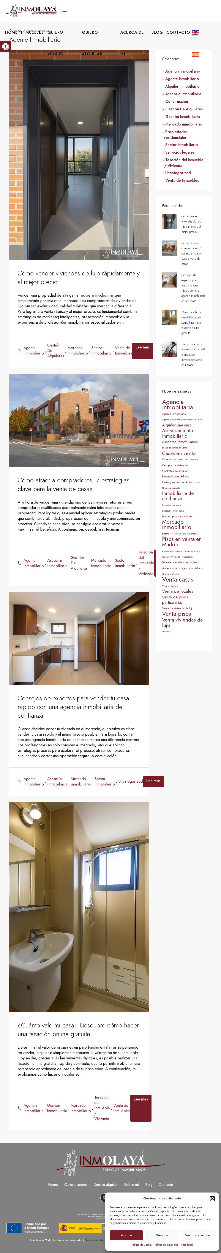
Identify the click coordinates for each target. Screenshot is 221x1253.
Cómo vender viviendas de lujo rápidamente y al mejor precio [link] (79, 277)
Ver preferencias (197, 1235)
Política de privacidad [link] (166, 1245)
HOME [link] (11, 32)
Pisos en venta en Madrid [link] (182, 541)
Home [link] (53, 1184)
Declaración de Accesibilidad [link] (103, 1240)
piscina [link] (165, 533)
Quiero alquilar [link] (106, 1184)
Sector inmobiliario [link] (101, 350)
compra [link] (194, 459)
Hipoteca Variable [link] (171, 488)
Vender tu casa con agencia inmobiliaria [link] (182, 568)
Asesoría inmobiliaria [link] (57, 563)
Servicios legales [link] (179, 152)
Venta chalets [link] (170, 586)
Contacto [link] (166, 1184)
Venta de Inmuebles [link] (123, 350)
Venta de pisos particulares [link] (175, 599)
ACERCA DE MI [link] (132, 43)
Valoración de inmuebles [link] (179, 562)
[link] (5, 46)
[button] (212, 1198)
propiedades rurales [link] (172, 551)
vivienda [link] (166, 631)
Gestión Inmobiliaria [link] (57, 1108)
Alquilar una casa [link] (176, 425)
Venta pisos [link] (176, 613)
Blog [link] (148, 1184)
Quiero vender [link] (75, 1184)
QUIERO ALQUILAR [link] (92, 43)
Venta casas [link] (177, 579)
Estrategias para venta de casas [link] (181, 482)
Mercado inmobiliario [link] (78, 350)
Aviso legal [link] (187, 1245)
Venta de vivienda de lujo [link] (177, 608)
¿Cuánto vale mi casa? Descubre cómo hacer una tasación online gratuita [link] (78, 1029)
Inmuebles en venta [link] (172, 505)
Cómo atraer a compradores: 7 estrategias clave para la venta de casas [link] (73, 484)
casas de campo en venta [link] (174, 447)
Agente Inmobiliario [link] (34, 350)
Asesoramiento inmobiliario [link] (177, 433)
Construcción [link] (176, 101)
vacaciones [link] (187, 556)
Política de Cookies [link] (142, 1245)
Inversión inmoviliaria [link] (173, 510)
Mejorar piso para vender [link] (177, 516)
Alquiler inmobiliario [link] (182, 86)
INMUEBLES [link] (32, 32)
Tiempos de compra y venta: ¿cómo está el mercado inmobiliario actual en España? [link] (193, 354)
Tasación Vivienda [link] (171, 556)
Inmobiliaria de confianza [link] (178, 496)
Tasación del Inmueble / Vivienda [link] (146, 563)
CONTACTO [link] (178, 32)
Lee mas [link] (143, 347)
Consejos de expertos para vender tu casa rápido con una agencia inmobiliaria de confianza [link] (73, 706)
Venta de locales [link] (177, 591)
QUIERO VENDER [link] (55, 43)
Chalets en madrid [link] (175, 459)
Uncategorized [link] (130, 781)
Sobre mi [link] (131, 1184)
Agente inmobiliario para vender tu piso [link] (182, 419)
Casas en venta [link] (179, 453)
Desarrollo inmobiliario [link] (175, 476)
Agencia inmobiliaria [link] (34, 1108)
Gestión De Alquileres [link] (55, 351)
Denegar (162, 1235)
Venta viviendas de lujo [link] (182, 622)
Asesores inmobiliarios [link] (180, 441)
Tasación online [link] (192, 551)
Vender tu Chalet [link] (170, 574)
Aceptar (126, 1235)
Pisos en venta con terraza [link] (185, 533)
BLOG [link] (157, 32)
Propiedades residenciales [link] (176, 134)
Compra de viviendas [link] (175, 465)
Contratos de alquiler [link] (175, 471)
